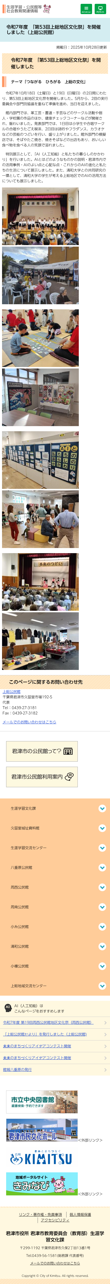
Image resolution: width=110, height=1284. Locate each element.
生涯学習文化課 (23, 808)
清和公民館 (20, 946)
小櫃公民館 (20, 966)
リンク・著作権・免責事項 (40, 1214)
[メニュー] (86, 9)
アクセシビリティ (55, 1220)
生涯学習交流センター (29, 848)
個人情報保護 (80, 1214)
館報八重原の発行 (17, 1069)
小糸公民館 (20, 927)
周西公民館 (20, 887)
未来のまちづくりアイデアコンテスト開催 (37, 1046)
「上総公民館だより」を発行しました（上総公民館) (45, 1034)
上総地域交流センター (29, 986)
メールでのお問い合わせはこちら (29, 722)
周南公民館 (20, 907)
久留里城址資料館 (25, 828)
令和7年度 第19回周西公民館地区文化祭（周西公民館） (48, 1022)
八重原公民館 (21, 867)
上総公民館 (11, 691)
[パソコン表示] (100, 9)
